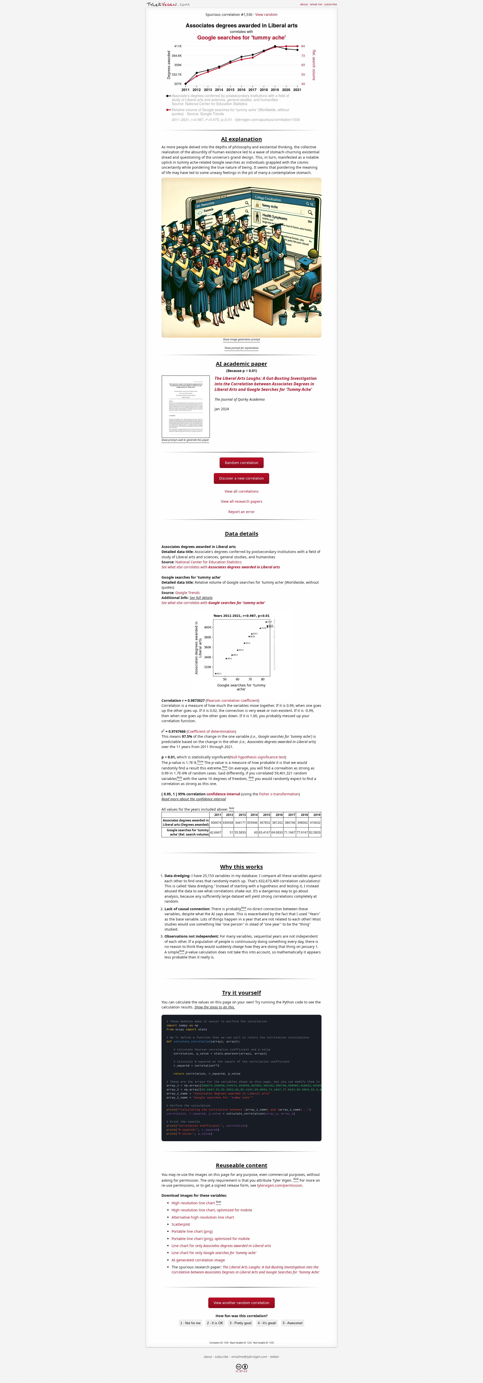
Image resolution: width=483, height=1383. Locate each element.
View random (266, 14)
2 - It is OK (215, 1323)
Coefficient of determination (211, 731)
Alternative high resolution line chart (203, 1217)
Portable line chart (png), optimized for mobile (211, 1238)
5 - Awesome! (293, 1323)
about (304, 4)
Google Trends (187, 592)
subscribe (330, 4)
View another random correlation (241, 1302)
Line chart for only (221, 1245)
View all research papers (241, 501)
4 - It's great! (267, 1323)
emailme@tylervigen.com (249, 1357)
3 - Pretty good (240, 1323)
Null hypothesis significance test (257, 757)
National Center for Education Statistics (208, 562)
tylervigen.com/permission (279, 1185)
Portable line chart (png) (192, 1231)
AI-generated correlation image (198, 1260)
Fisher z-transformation (279, 794)
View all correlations (242, 491)
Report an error (241, 511)
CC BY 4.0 (241, 1371)
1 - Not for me (190, 1323)
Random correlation (241, 462)
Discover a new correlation (241, 478)
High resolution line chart (193, 1203)
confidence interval (223, 794)
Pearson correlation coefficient (232, 700)
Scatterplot (181, 1224)
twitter (274, 1357)
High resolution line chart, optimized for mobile (212, 1210)
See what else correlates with (221, 567)
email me (316, 4)
